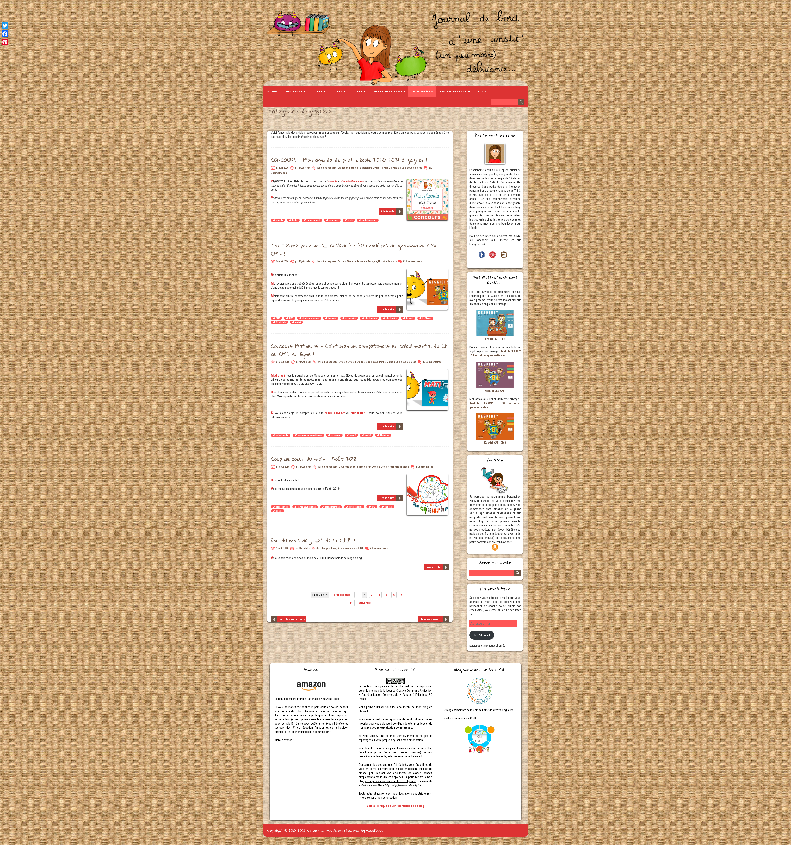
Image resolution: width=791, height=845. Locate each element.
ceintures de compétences (310, 435)
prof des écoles (369, 220)
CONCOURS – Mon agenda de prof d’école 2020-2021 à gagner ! (349, 160)
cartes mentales (332, 507)
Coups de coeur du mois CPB (355, 466)
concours (333, 220)
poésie (279, 511)
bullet (294, 220)
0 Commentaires (379, 548)
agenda (279, 220)
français (332, 318)
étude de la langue (310, 318)
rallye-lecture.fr (335, 412)
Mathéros (384, 435)
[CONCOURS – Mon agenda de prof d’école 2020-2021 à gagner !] (428, 181)
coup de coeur (355, 507)
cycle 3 (368, 435)
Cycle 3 (357, 91)
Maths (382, 362)
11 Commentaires (412, 261)
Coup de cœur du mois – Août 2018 (313, 459)
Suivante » (365, 603)
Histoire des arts (387, 261)
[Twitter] (5, 25)
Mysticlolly (281, 322)
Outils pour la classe (387, 91)
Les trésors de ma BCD (455, 91)
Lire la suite (387, 211)
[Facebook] (5, 34)
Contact (484, 91)
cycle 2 (353, 435)
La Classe (426, 318)
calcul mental (282, 435)
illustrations (371, 318)
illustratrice (391, 318)
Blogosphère (421, 91)
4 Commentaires (424, 466)
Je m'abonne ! (482, 635)
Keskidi (409, 318)
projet (298, 322)
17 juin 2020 (282, 167)
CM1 (278, 318)
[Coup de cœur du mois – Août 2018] (428, 476)
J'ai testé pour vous (367, 362)
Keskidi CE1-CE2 (495, 339)
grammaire (350, 318)
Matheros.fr (278, 375)
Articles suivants (431, 619)
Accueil (272, 91)
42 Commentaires (431, 362)
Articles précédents (292, 619)
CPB (373, 507)
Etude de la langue (357, 261)
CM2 (291, 318)
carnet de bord (313, 220)
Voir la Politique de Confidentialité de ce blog (395, 806)
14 (351, 603)
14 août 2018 (282, 466)
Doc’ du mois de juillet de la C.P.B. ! (313, 540)
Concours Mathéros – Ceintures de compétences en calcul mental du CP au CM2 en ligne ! (359, 350)
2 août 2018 (282, 548)
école (350, 220)
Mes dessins (294, 91)
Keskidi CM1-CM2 (495, 442)
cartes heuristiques (306, 507)
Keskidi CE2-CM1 (494, 390)
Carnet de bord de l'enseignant (355, 167)
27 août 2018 (282, 362)
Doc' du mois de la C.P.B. (350, 548)
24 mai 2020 (282, 261)
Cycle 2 (337, 91)
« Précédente (341, 594)
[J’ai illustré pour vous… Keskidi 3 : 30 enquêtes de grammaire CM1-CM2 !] (428, 270)
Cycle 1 (317, 91)
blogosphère (282, 507)
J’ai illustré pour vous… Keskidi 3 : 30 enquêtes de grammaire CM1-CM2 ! (355, 249)
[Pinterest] (5, 42)
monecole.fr (358, 412)
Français (372, 261)
